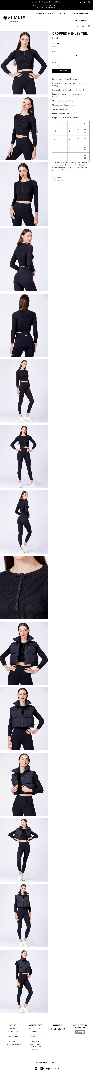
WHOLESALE (13, 1034)
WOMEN (51, 13)
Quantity (55, 62)
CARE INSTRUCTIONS (35, 1047)
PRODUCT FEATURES (35, 1044)
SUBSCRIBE (80, 1032)
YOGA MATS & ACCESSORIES (78, 13)
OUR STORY (12, 1029)
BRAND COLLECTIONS (80, 21)
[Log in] (83, 26)
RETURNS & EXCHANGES (35, 1034)
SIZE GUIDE (55, 47)
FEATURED (38, 13)
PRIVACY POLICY (13, 1036)
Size (53, 51)
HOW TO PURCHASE (35, 1029)
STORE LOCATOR (13, 1031)
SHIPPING (35, 1031)
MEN (61, 13)
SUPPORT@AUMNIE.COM (13, 1044)
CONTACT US (35, 1036)
